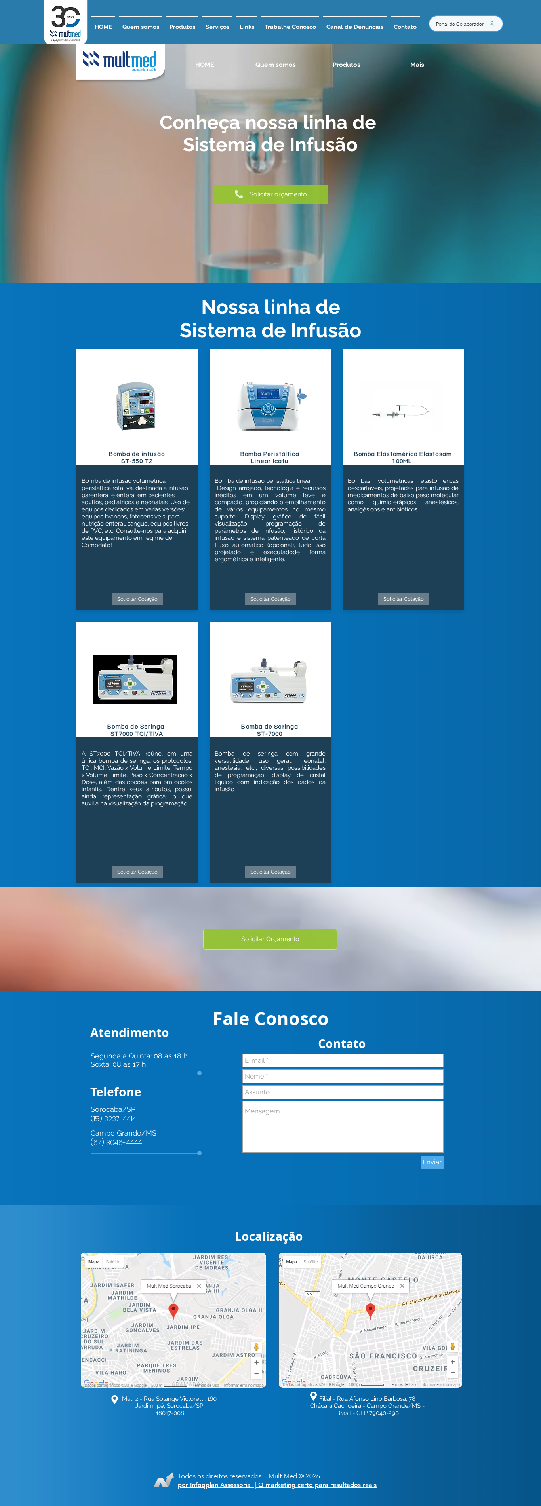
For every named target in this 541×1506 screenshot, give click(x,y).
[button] (217, 23)
